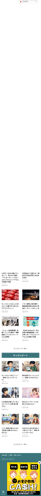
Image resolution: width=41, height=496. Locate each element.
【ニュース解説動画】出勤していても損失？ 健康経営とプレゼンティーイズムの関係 (10, 333)
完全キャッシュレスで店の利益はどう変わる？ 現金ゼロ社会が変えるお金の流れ (30, 274)
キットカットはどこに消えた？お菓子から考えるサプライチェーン (10, 306)
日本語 (25, 1)
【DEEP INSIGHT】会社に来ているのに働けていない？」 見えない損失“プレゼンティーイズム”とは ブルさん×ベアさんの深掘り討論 (10, 276)
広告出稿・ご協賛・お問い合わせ (11, 455)
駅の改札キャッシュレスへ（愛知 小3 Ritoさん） (30, 376)
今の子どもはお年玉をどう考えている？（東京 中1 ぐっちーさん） (30, 430)
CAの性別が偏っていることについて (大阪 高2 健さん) (10, 404)
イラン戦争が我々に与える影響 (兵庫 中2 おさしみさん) (10, 430)
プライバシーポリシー (8, 459)
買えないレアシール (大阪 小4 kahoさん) (30, 403)
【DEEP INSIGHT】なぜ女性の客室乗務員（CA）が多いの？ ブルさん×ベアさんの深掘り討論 (30, 333)
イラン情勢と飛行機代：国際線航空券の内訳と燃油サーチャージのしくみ (30, 306)
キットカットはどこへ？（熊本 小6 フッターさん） (10, 377)
